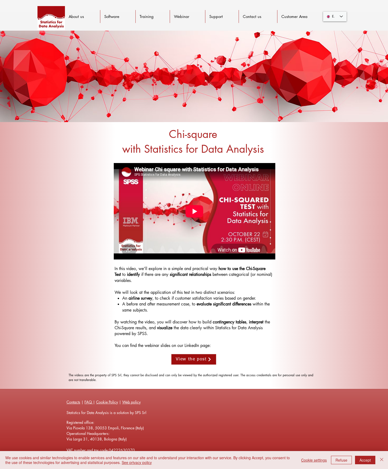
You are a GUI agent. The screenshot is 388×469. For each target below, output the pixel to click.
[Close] (381, 460)
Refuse (341, 460)
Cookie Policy (107, 402)
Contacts (73, 402)
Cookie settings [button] (314, 460)
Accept (365, 460)
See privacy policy (137, 462)
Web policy (131, 402)
